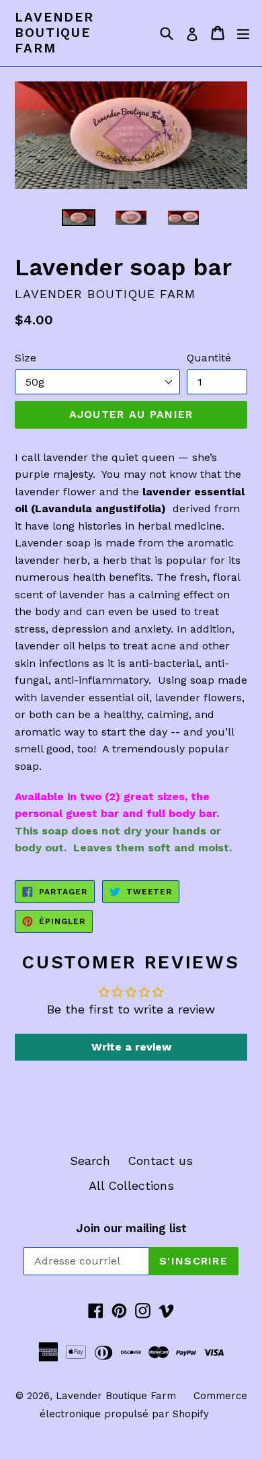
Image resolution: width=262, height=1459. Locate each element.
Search (90, 1160)
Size (25, 357)
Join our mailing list (131, 1228)
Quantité (209, 357)
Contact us (160, 1160)
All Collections (131, 1185)
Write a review (131, 1046)
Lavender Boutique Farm (54, 33)
